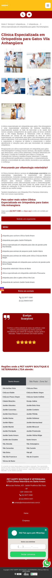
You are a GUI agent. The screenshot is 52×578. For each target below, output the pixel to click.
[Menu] (48, 5)
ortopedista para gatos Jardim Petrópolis (17, 240)
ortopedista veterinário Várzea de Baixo (16, 269)
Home (26, 513)
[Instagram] (2, 289)
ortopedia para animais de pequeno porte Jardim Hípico (22, 251)
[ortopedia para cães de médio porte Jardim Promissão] (39, 86)
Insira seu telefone (28, 542)
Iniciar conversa (28, 554)
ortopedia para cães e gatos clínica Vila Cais (18, 278)
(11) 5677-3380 (15, 211)
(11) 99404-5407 (27, 301)
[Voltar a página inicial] (5, 5)
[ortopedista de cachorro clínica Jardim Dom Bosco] (13, 61)
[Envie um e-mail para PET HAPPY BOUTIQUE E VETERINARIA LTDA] (29, 14)
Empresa (26, 521)
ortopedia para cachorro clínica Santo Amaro (18, 236)
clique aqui (27, 211)
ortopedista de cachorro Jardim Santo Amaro (18, 282)
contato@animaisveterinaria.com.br (27, 503)
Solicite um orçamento (26, 219)
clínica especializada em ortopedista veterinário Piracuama (23, 273)
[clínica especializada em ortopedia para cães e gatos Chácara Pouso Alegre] (39, 61)
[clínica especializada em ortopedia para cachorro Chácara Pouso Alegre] (13, 86)
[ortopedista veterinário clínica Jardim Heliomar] (13, 111)
